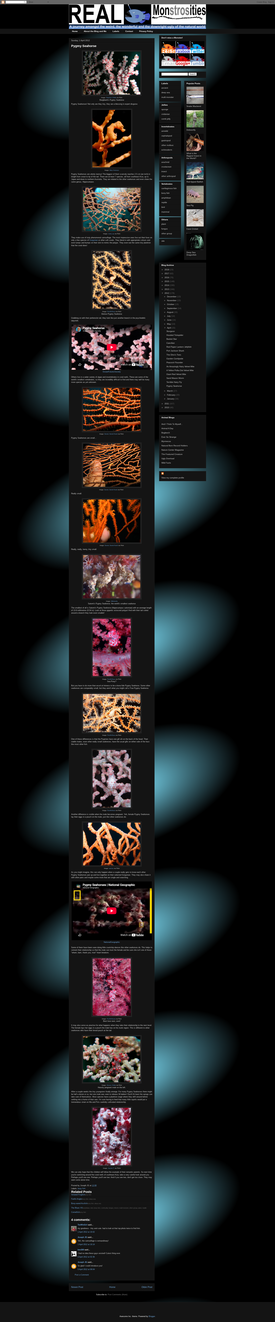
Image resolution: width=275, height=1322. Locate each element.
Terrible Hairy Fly (174, 382)
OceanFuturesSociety (112, 372)
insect (164, 171)
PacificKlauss (111, 1019)
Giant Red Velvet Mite (176, 374)
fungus (164, 229)
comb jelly (165, 119)
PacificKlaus (111, 311)
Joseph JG (82, 1237)
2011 (167, 403)
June (169, 320)
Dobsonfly (191, 130)
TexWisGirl (82, 1225)
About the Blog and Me (95, 31)
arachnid (165, 162)
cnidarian (165, 114)
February (171, 395)
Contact (129, 31)
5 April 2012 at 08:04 (86, 1269)
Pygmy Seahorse (174, 386)
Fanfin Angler (76, 1199)
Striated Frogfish (78, 1195)
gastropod (166, 140)
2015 (167, 281)
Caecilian (170, 343)
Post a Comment (82, 1275)
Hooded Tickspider (174, 335)
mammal (165, 212)
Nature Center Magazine (172, 450)
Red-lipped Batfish (194, 182)
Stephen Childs (111, 97)
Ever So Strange (168, 437)
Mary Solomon (114, 170)
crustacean (166, 167)
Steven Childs (111, 1085)
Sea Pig (190, 205)
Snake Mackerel (193, 106)
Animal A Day (167, 428)
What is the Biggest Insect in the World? (193, 155)
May (169, 324)
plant (163, 224)
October (171, 304)
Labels (116, 31)
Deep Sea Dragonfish (191, 253)
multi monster (167, 97)
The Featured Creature (171, 454)
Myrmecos (166, 441)
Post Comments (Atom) (117, 1294)
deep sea (165, 92)
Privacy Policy (146, 31)
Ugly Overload (167, 458)
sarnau (111, 868)
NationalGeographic (112, 942)
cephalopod (166, 136)
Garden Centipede (174, 358)
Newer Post (77, 1287)
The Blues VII (77, 1208)
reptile (164, 202)
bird (163, 207)
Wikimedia (114, 601)
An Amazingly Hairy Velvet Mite (180, 366)
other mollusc (167, 145)
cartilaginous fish (169, 188)
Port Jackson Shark (175, 351)
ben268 (81, 1250)
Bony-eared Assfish (79, 1203)
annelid (164, 131)
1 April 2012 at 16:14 (86, 1244)
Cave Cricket (192, 229)
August (170, 312)
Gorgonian (93, 240)
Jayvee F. (111, 1168)
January (171, 399)
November (172, 300)
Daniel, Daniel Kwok (111, 434)
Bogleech (165, 433)
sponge (164, 109)
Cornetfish (75, 1212)
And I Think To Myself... (172, 424)
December (172, 296)
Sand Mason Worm (175, 378)
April (169, 328)
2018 (167, 269)
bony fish (81, 1188)
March (170, 391)
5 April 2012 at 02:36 (86, 1257)
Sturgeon (170, 331)
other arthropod (168, 176)
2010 (167, 407)
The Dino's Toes (173, 355)
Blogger (152, 1316)
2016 (167, 277)
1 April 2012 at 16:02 (86, 1232)
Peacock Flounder (174, 362)
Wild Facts (166, 463)
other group (166, 233)
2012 (167, 293)
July (169, 316)
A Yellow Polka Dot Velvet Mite (180, 370)
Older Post (147, 1287)
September (172, 308)
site (163, 241)
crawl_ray (111, 233)
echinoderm (166, 150)
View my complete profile (172, 478)
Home (75, 31)
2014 (167, 285)
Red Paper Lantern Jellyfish (178, 347)
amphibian (166, 198)
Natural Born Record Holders (174, 445)
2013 (167, 289)
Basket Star (171, 339)
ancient (164, 88)
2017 (167, 273)
